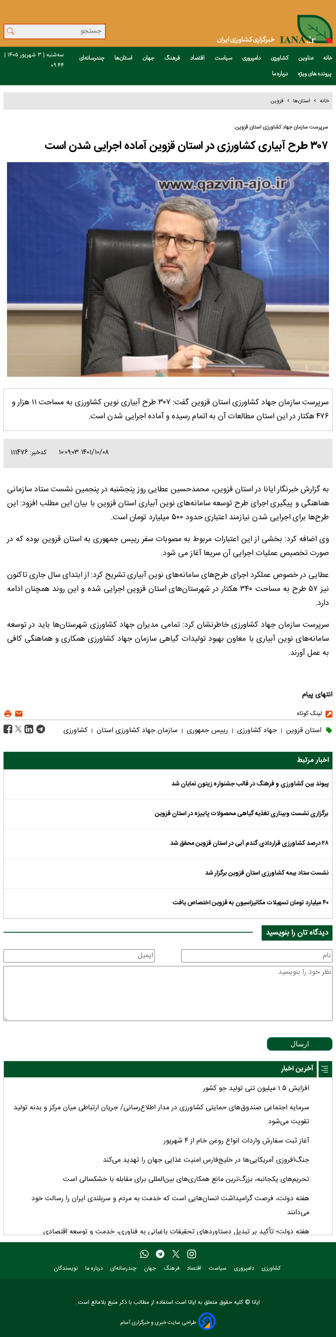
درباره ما (280, 74)
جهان (149, 58)
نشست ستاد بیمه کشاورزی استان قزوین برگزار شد (267, 873)
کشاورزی (280, 58)
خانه (327, 58)
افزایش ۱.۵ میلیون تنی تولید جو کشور (256, 1088)
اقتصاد (198, 58)
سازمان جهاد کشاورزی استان (136, 730)
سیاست (224, 58)
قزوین (277, 101)
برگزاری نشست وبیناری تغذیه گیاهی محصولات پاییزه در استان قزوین (242, 814)
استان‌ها (124, 58)
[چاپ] (8, 714)
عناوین (306, 58)
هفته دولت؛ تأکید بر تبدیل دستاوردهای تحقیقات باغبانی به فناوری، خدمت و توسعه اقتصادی (176, 1232)
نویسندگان (67, 1268)
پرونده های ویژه (315, 74)
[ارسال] (17, 714)
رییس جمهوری (206, 730)
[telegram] (160, 1254)
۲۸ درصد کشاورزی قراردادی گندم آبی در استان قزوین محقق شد (249, 843)
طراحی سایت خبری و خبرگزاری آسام (158, 1322)
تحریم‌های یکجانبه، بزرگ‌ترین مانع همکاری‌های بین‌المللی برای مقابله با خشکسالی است (186, 1179)
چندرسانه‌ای (92, 58)
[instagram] (191, 1254)
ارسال (299, 1044)
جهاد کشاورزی (256, 730)
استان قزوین (303, 730)
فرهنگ (172, 58)
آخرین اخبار (297, 1069)
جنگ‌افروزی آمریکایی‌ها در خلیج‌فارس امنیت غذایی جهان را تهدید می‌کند (206, 1160)
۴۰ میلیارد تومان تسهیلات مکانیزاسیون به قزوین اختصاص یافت (251, 903)
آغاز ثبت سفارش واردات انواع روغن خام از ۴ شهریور (236, 1141)
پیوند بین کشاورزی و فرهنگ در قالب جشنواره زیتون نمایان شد (250, 784)
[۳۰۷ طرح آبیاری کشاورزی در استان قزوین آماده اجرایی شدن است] (39, 729)
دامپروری (252, 58)
